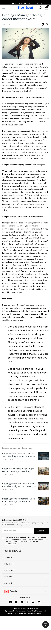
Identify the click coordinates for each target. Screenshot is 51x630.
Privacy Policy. (10, 543)
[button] (25, 551)
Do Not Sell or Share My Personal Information (25, 613)
